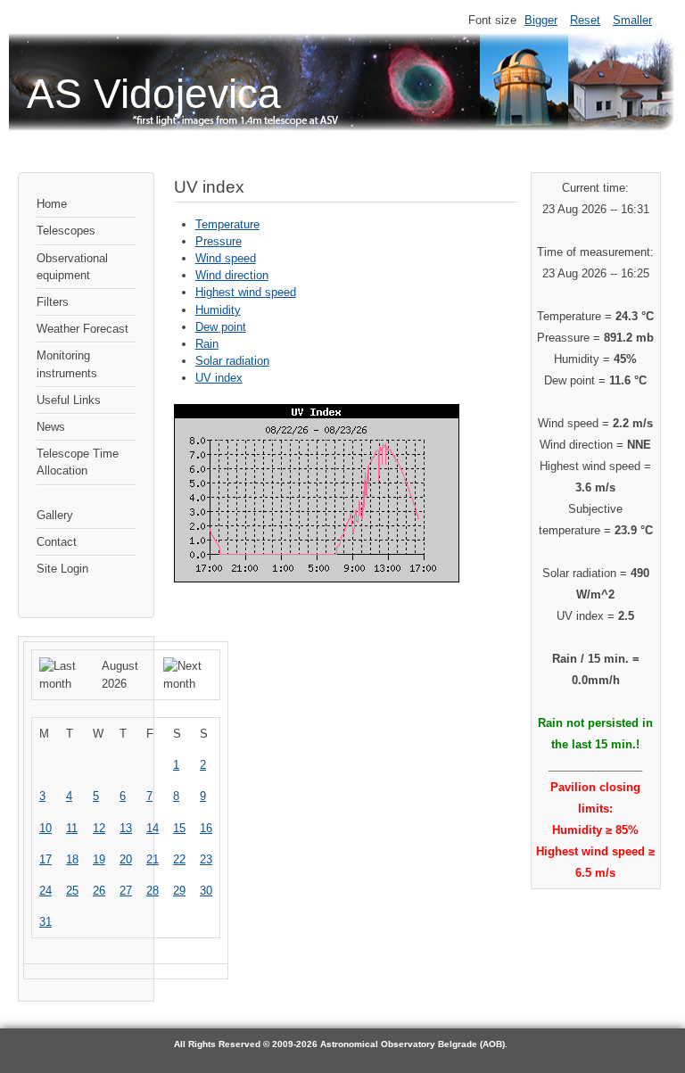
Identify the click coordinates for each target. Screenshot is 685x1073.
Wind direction (231, 275)
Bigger (540, 20)
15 (179, 828)
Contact (57, 542)
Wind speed (225, 258)
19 (99, 859)
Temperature (227, 224)
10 (45, 828)
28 (152, 890)
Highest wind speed (245, 292)
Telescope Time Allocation (78, 462)
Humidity (218, 310)
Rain (207, 344)
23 (206, 859)
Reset (585, 20)
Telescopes (66, 230)
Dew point (220, 327)
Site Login (62, 568)
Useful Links (69, 400)
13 (126, 828)
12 (99, 828)
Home (52, 203)
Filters (53, 302)
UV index (219, 377)
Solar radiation (232, 360)
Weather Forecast (82, 328)
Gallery (55, 515)
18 (72, 859)
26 (99, 890)
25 (72, 890)
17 (45, 859)
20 (126, 859)
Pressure (218, 241)
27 (126, 890)
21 (152, 859)
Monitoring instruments (67, 364)
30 (206, 890)
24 (45, 890)
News (51, 426)
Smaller (632, 20)
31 (45, 922)
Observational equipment (72, 267)
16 (206, 828)
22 (179, 859)
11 (72, 828)
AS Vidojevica (154, 93)
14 (152, 828)
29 (179, 890)
